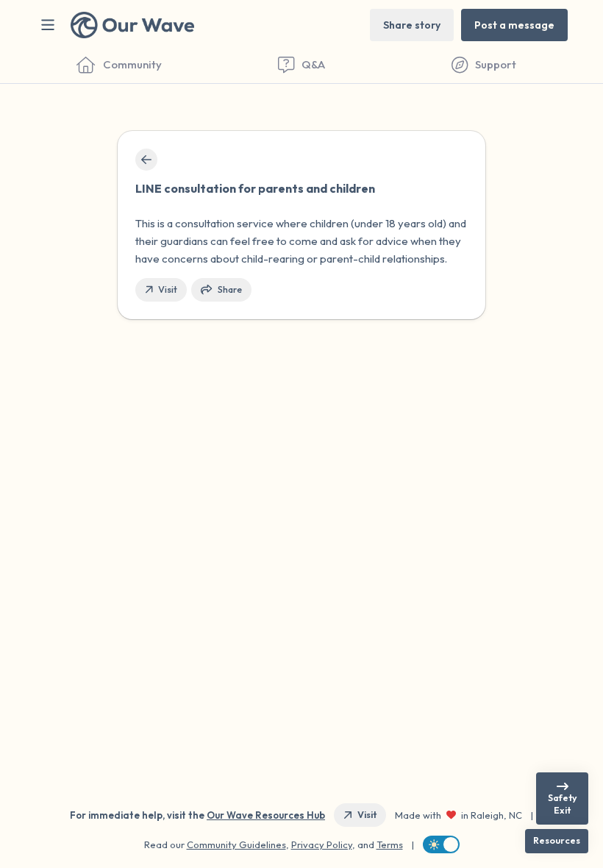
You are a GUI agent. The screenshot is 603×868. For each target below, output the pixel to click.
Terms (390, 844)
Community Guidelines (236, 844)
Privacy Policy (321, 844)
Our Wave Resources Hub (266, 815)
